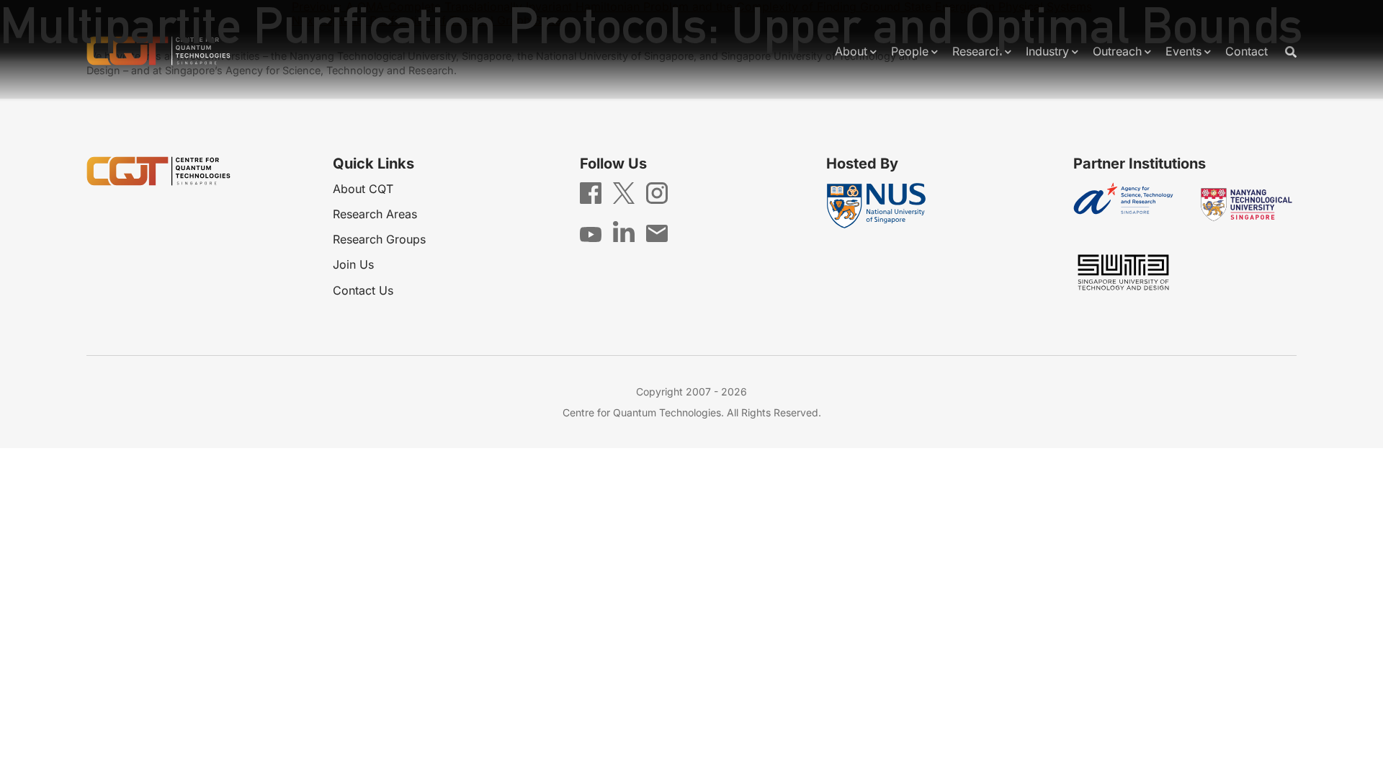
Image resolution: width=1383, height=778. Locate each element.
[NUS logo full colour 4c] (876, 205)
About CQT (363, 189)
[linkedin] (624, 230)
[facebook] (590, 192)
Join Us (353, 264)
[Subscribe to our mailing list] (657, 232)
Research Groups (379, 239)
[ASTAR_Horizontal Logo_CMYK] (1123, 204)
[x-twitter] (624, 192)
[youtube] (590, 233)
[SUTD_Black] (1123, 272)
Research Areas (375, 214)
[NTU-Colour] (1246, 204)
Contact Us (363, 290)
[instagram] (657, 192)
